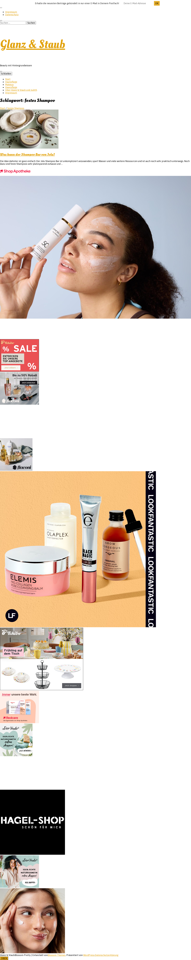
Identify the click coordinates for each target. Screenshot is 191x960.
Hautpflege (11, 81)
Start (7, 79)
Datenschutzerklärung (106, 955)
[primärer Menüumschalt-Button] (1, 71)
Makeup (9, 84)
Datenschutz (12, 14)
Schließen (6, 73)
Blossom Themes (56, 955)
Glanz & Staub (32, 44)
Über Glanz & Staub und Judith (21, 90)
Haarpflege (11, 87)
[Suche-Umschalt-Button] (1, 20)
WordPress (88, 955)
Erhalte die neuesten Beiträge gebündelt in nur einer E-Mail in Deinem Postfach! (77, 3)
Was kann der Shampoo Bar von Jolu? (27, 154)
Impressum (11, 12)
